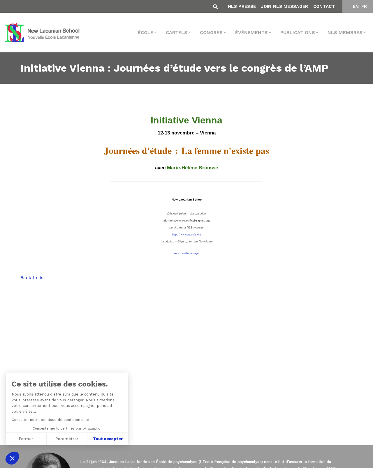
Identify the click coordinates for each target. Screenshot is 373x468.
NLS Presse (242, 6)
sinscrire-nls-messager (186, 253)
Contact (324, 6)
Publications (297, 32)
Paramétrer (66, 438)
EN (356, 6)
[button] (12, 458)
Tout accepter (108, 438)
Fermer (26, 438)
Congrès (211, 32)
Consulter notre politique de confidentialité (50, 420)
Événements (251, 32)
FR (364, 6)
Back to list (32, 277)
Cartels (176, 32)
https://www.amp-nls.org (186, 234)
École (145, 32)
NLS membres (345, 32)
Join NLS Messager (284, 6)
